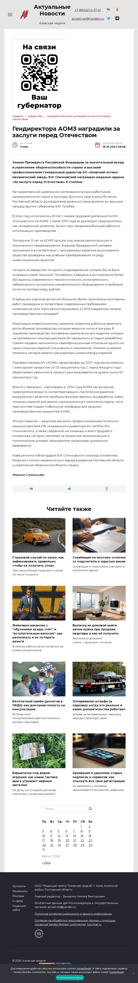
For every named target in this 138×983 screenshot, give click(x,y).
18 (51, 840)
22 (82, 840)
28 (75, 845)
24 (44, 845)
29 (82, 845)
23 (90, 840)
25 (52, 845)
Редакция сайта (19, 908)
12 (59, 835)
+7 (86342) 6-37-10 (88, 10)
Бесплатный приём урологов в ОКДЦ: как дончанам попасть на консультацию (38, 705)
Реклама (18, 896)
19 (59, 840)
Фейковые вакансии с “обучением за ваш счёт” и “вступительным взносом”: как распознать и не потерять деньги (37, 633)
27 (67, 845)
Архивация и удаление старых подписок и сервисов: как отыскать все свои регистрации (99, 777)
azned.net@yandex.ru (88, 18)
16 (90, 835)
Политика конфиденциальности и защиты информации (73, 913)
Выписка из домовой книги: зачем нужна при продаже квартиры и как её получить (96, 629)
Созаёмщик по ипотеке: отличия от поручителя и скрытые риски (99, 559)
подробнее (83, 968)
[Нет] (133, 973)
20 (67, 840)
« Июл (46, 862)
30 (90, 845)
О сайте (17, 901)
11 (51, 835)
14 (74, 835)
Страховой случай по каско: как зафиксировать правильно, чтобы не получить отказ (38, 561)
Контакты (18, 886)
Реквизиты (19, 891)
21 (74, 840)
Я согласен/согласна (70, 977)
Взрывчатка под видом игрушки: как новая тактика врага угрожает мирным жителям (35, 779)
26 (59, 845)
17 (43, 840)
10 (43, 835)
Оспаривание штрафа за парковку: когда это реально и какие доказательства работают (99, 705)
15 (82, 835)
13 (67, 835)
